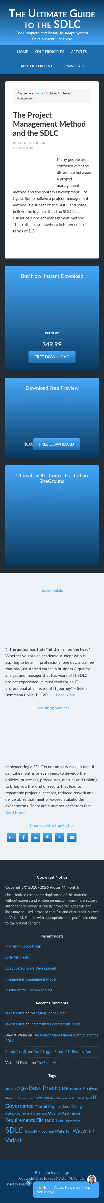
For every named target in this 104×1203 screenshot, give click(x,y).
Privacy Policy (17, 1184)
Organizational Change (65, 1107)
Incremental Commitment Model (30, 979)
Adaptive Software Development (30, 968)
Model (41, 1106)
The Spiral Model (50, 1063)
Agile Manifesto (17, 957)
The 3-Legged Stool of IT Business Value (63, 1052)
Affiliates (10, 1089)
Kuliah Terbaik (16, 1052)
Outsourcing (12, 1113)
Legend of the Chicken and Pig (28, 990)
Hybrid (79, 1098)
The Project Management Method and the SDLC (49, 124)
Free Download (52, 357)
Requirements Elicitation (31, 1120)
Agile (22, 1088)
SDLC (14, 1130)
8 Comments (23, 147)
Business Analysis (82, 1089)
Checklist (11, 1098)
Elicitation (41, 1098)
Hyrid (88, 1098)
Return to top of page (52, 1173)
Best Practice (47, 1088)
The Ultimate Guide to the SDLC (52, 19)
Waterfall (63, 1131)
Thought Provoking (39, 1131)
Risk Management (69, 1121)
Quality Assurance (64, 1113)
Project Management (34, 1113)
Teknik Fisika (14, 1013)
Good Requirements (62, 1098)
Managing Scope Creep (23, 946)
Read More (65, 695)
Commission (25, 1098)
